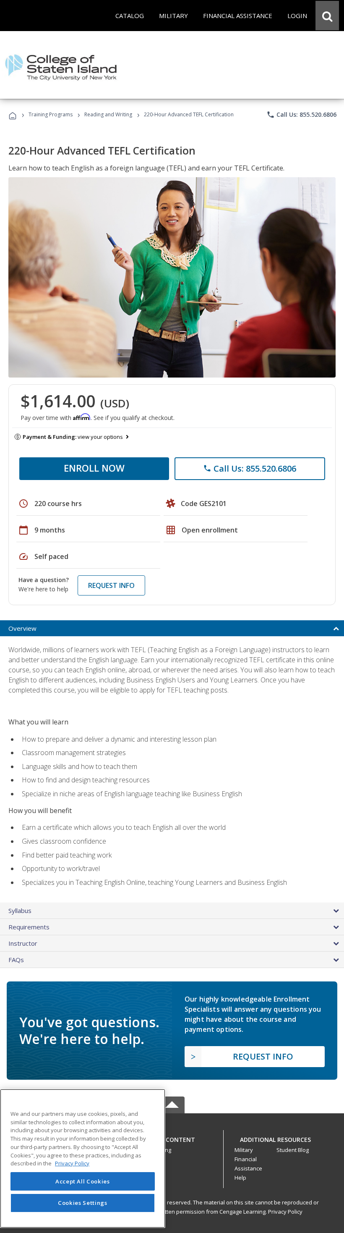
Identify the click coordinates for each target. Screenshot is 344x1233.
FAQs (16, 959)
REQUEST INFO (111, 585)
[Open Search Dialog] (327, 15)
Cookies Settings (82, 1203)
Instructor (22, 943)
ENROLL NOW (94, 468)
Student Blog (292, 1150)
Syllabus (19, 910)
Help (240, 1177)
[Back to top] (172, 1137)
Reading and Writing (108, 114)
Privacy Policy (285, 1211)
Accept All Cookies (82, 1181)
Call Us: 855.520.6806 (301, 114)
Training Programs (51, 114)
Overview (22, 628)
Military (244, 1150)
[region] (82, 1158)
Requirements (29, 927)
